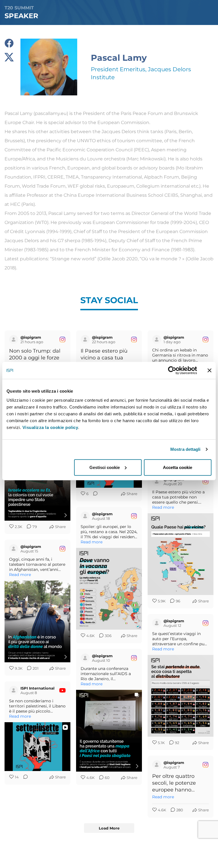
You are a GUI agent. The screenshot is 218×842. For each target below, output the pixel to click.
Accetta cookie (177, 467)
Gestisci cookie (104, 467)
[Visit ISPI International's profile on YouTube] (13, 690)
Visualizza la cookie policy (50, 427)
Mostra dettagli (185, 449)
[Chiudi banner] (209, 370)
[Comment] (94, 494)
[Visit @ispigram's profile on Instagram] (13, 339)
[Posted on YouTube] (62, 690)
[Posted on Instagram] (62, 339)
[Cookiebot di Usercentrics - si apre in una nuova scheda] (172, 370)
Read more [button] (163, 507)
